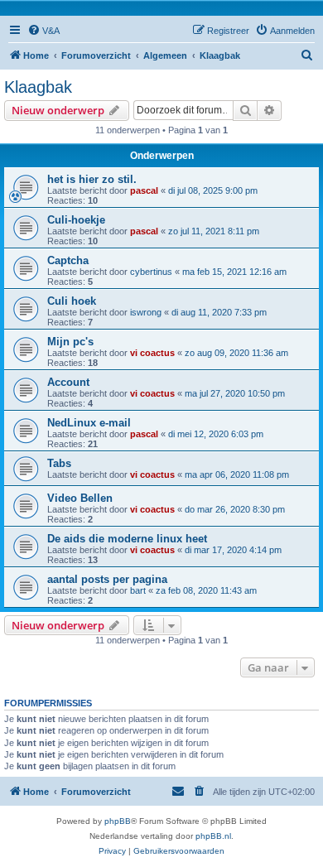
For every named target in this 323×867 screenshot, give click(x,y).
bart (138, 590)
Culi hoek (71, 301)
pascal (144, 190)
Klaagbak (38, 87)
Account (68, 382)
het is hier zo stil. (92, 179)
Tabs (59, 463)
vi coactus (152, 353)
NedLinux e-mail (89, 423)
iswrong (146, 312)
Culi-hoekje (76, 220)
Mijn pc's (70, 341)
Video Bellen (80, 498)
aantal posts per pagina (107, 579)
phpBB (117, 821)
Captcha (68, 260)
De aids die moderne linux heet (127, 538)
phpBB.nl (213, 836)
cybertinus (151, 272)
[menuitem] (43, 31)
